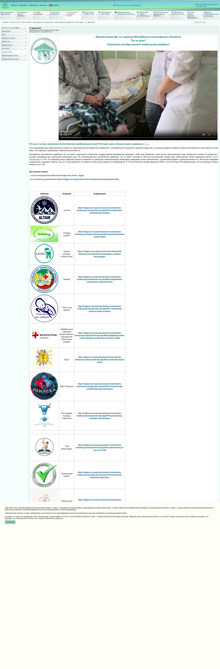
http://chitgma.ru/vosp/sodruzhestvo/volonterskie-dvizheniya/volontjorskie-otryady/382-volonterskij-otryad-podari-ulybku (99, 234)
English (56, 5)
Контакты (43, 5)
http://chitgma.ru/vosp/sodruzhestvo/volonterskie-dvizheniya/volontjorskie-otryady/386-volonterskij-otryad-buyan (99, 359)
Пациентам (33, 5)
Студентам (23, 5)
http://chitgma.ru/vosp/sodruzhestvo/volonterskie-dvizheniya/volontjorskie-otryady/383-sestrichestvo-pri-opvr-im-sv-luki (100, 447)
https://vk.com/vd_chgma (73, 175)
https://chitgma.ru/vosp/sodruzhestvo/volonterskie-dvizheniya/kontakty (88, 179)
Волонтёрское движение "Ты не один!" (69, 22)
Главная (14, 5)
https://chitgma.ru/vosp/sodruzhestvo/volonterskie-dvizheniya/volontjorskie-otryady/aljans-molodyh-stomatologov (99, 254)
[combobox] (206, 22)
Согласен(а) (10, 522)
